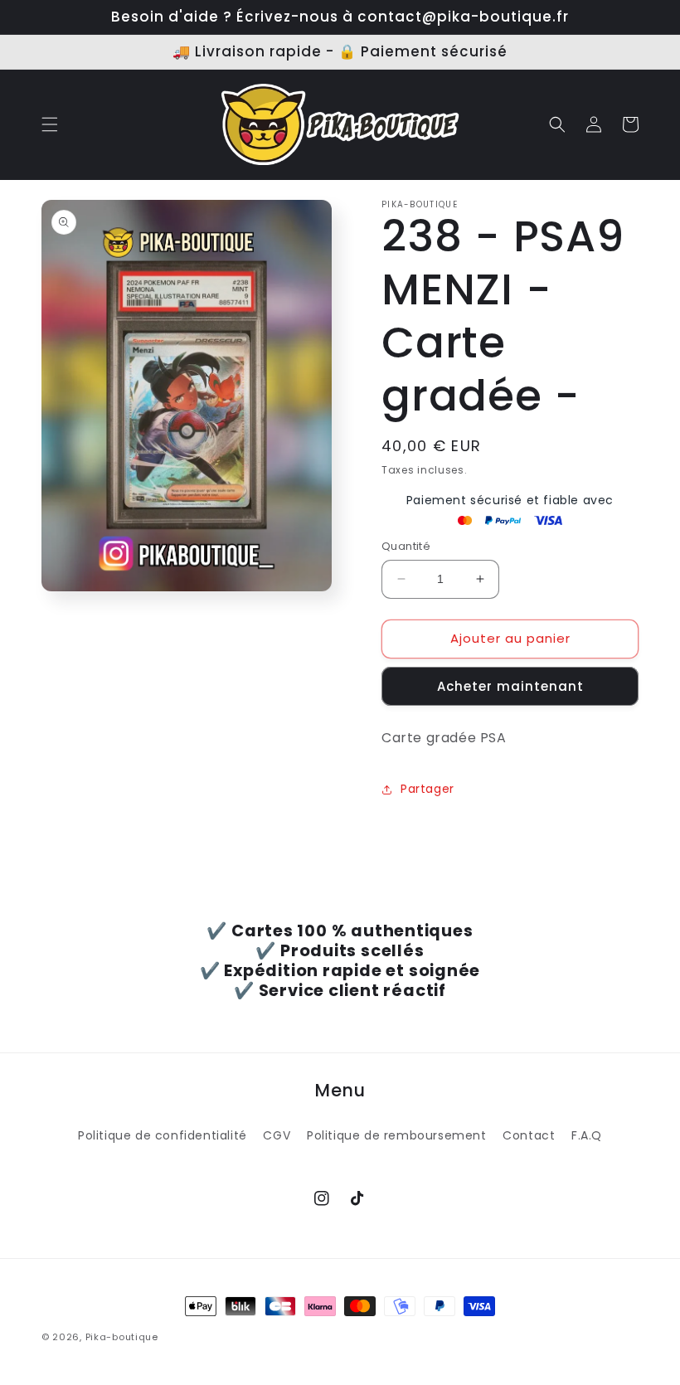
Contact (529, 1135)
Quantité (405, 546)
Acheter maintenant (510, 686)
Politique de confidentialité (162, 1135)
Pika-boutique (121, 1337)
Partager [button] (427, 788)
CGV (276, 1135)
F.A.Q (586, 1135)
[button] (50, 124)
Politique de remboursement (397, 1135)
